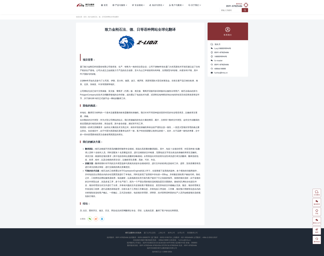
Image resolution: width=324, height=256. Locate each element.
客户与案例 (176, 5)
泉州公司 (171, 233)
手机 (316, 211)
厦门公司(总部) (150, 233)
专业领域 (138, 5)
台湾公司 (181, 233)
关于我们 (194, 5)
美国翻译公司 (192, 233)
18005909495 (220, 56)
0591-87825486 (234, 5)
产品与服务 (119, 5)
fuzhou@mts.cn (221, 73)
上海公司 (161, 233)
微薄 (316, 230)
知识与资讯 (156, 5)
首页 (104, 5)
